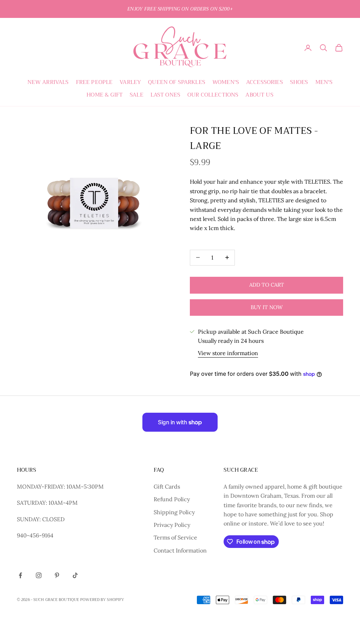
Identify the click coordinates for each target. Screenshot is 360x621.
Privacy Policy (172, 524)
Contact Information (180, 550)
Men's (324, 82)
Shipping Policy (174, 512)
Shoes (299, 82)
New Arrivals (48, 82)
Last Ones (165, 94)
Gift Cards (167, 486)
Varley (130, 82)
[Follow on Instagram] (38, 575)
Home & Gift (104, 94)
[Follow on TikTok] (75, 575)
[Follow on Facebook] (20, 575)
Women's (225, 82)
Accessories (264, 82)
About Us (259, 94)
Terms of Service (175, 537)
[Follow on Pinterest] (56, 575)
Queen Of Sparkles (176, 82)
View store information (228, 353)
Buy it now (267, 307)
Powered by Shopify (102, 599)
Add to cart (266, 284)
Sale (136, 94)
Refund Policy (172, 499)
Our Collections (212, 94)
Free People (94, 82)
